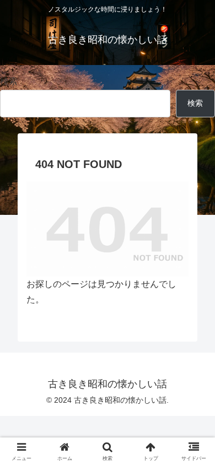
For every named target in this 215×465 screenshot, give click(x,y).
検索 (9, 81)
